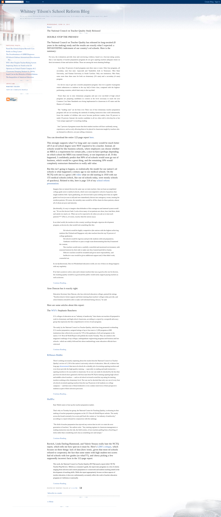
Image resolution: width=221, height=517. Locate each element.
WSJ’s (54, 310)
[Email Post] (80, 488)
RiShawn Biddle (54, 355)
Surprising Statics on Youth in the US (19, 65)
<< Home (50, 501)
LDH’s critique (104, 446)
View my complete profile (17, 90)
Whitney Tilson (13, 86)
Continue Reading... (60, 349)
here (92, 137)
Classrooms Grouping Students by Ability (20, 71)
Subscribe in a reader (55, 493)
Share (49, 27)
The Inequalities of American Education (20, 77)
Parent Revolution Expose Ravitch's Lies (20, 48)
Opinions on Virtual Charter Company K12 (21, 68)
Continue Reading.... (60, 283)
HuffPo (50, 399)
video (78, 174)
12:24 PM (74, 488)
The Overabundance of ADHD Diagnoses (20, 54)
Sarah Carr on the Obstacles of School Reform (21, 74)
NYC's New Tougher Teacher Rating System (21, 62)
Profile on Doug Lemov (14, 51)
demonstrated (64, 366)
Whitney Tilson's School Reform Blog (55, 11)
